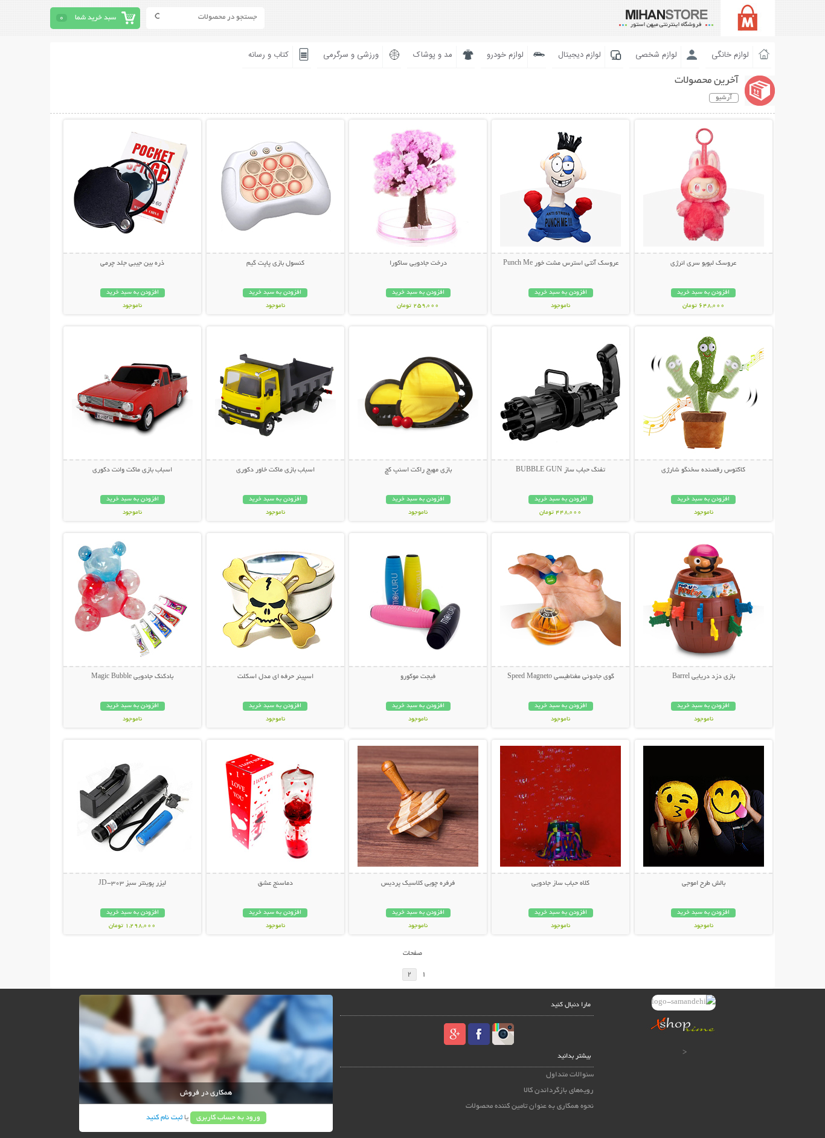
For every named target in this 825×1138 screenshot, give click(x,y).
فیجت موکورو (417, 677)
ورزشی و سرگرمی (351, 55)
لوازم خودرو (505, 55)
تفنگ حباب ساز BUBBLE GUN (560, 470)
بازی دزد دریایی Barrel (703, 677)
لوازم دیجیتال (579, 55)
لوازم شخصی (656, 55)
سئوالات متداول (570, 1075)
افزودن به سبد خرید (703, 292)
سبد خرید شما (95, 18)
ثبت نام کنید (164, 1118)
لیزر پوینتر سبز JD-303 (132, 883)
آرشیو (724, 98)
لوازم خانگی (730, 55)
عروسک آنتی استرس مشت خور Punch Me (560, 263)
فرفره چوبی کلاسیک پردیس (418, 883)
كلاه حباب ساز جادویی (560, 883)
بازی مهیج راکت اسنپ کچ (418, 470)
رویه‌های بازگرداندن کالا (559, 1090)
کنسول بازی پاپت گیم (275, 263)
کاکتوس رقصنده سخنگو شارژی (703, 470)
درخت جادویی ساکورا (418, 263)
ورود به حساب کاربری (228, 1118)
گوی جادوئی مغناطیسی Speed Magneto (560, 677)
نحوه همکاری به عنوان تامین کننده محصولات (530, 1106)
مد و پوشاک (432, 55)
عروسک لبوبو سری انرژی (703, 263)
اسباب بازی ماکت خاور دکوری (275, 470)
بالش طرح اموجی (703, 883)
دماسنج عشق (275, 883)
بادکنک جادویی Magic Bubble (132, 677)
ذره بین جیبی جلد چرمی (132, 263)
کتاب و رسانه (268, 55)
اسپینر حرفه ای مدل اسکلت (275, 677)
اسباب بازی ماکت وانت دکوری (132, 470)
